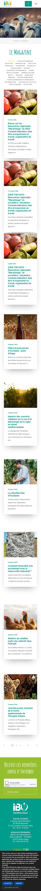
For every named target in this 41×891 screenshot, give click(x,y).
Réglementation (10, 82)
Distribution (20, 66)
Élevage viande (16, 68)
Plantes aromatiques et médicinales (20, 80)
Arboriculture (20, 63)
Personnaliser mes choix (11, 887)
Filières (31, 70)
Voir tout (11, 61)
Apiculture (9, 63)
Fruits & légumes (12, 73)
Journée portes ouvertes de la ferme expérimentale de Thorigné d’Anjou (20, 712)
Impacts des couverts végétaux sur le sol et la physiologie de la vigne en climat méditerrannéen (20, 421)
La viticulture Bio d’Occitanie (16, 494)
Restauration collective (27, 82)
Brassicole (9, 66)
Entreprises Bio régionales (16, 70)
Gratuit (10, 75)
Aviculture (32, 63)
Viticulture (28, 84)
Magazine (19, 75)
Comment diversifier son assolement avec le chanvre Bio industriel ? (20, 569)
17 (28, 745)
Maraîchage (29, 75)
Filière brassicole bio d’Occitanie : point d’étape (18, 351)
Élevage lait (31, 66)
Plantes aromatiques (25, 77)
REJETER (19, 883)
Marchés (11, 77)
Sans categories (15, 84)
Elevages (27, 68)
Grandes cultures (28, 73)
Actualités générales (25, 61)
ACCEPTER (7, 883)
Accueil (15, 41)
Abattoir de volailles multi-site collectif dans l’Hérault (20, 641)
